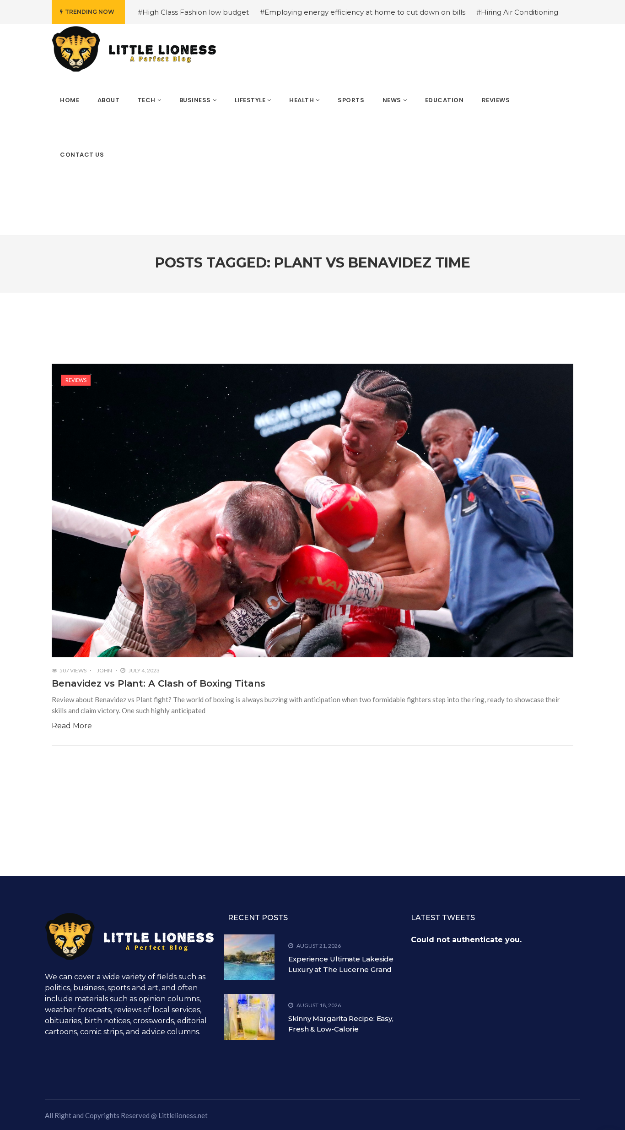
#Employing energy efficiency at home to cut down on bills (362, 12)
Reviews (75, 380)
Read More (72, 725)
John (104, 670)
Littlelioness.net (183, 1115)
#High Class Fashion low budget (193, 12)
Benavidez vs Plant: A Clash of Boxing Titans (158, 683)
